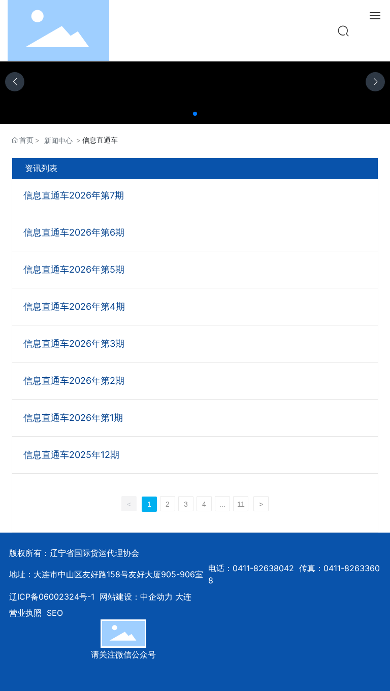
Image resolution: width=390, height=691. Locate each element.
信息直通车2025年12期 (71, 454)
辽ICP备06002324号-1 (51, 596)
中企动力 (156, 596)
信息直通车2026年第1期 (73, 417)
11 (241, 504)
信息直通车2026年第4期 (74, 306)
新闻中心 (58, 140)
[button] (195, 114)
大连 (183, 596)
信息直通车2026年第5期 (73, 269)
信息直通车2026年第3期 (73, 343)
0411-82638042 (263, 568)
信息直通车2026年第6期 (73, 232)
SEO (55, 613)
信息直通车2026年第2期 (73, 380)
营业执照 (25, 613)
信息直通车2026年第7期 (73, 195)
